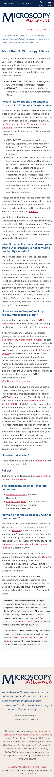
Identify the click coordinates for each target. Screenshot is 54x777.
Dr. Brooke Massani (15, 494)
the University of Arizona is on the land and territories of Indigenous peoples (27, 735)
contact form (40, 460)
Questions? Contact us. (27, 719)
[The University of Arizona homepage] (17, 3)
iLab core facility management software (21, 339)
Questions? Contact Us (39, 30)
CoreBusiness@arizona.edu (16, 381)
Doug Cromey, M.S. (16, 501)
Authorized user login (25, 715)
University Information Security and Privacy (27, 767)
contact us (46, 327)
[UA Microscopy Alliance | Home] (27, 17)
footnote (33, 211)
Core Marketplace (18, 397)
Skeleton (16, 530)
